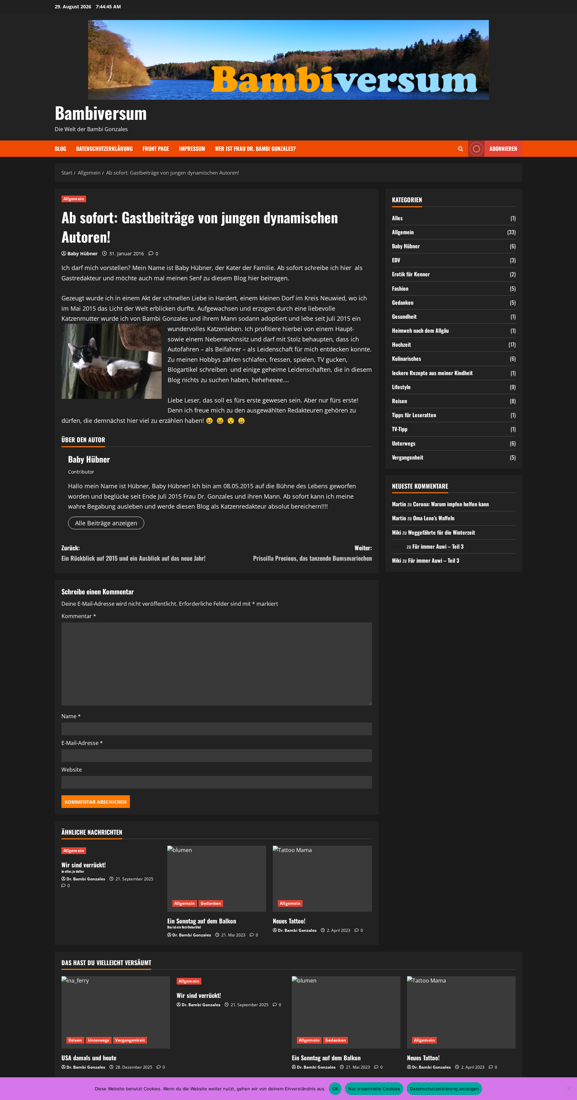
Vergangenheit (407, 457)
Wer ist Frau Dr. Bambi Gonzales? (255, 149)
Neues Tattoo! (289, 920)
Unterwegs (403, 443)
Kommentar (78, 616)
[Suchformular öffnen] (460, 148)
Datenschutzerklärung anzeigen (444, 1088)
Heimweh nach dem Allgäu (420, 330)
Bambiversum (101, 112)
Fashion (400, 288)
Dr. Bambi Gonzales (85, 879)
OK (335, 1088)
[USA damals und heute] (115, 1012)
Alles (397, 218)
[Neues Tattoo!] (322, 879)
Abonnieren (503, 149)
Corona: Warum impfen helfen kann (451, 504)
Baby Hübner (82, 253)
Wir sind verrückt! (199, 995)
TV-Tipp (399, 429)
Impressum (192, 149)
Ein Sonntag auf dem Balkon (326, 1057)
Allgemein (73, 199)
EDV (396, 260)
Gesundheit (404, 316)
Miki (396, 532)
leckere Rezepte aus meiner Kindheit (432, 372)
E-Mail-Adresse (82, 743)
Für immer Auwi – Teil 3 (437, 546)
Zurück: (133, 552)
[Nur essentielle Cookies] (568, 1088)
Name (71, 716)
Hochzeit (401, 344)
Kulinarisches (406, 358)
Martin (399, 504)
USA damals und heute (88, 1057)
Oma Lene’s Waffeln (433, 518)
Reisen (399, 400)
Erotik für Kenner (411, 274)
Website (71, 769)
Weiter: (312, 552)
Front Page (156, 149)
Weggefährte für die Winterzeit (441, 532)
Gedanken (211, 903)
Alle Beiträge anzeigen (106, 523)
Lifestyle (401, 386)
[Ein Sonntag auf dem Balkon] (346, 1012)
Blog (60, 149)
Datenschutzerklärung (104, 149)
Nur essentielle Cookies (374, 1088)
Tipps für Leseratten (414, 415)
